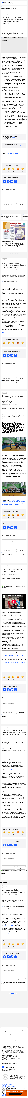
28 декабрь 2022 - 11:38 (6, 574)
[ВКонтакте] (4, 181)
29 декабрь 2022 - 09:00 (7, 269)
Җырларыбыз (15, 1010)
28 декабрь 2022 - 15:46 (6, 404)
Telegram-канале (16, 137)
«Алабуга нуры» (9, 925)
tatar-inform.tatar (6, 822)
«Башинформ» (8, 769)
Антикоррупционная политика (7, 1085)
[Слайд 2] (12, 253)
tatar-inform (5, 129)
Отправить (21, 204)
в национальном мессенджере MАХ (12, 145)
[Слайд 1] (10, 253)
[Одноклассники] (8, 181)
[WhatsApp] (15, 181)
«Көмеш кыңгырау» (13, 153)
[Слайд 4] (15, 253)
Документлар (5, 1010)
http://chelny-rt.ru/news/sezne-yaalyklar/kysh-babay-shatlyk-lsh (13, 655)
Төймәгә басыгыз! (15, 1093)
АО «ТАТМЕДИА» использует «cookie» (9, 1087)
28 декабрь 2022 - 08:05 (7, 894)
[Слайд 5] (17, 253)
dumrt (3, 332)
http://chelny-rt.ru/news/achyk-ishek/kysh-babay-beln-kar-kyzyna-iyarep (13, 662)
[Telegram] (11, 181)
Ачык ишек (4, 13)
